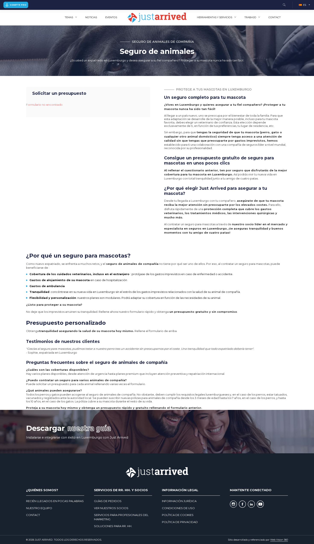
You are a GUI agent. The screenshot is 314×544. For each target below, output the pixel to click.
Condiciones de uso (178, 508)
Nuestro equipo (39, 508)
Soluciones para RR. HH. (113, 526)
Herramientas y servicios (214, 17)
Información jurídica (179, 501)
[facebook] (242, 504)
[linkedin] (251, 504)
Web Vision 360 (279, 539)
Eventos (111, 17)
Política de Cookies (178, 515)
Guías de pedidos (108, 501)
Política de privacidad (180, 522)
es (304, 4)
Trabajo (250, 17)
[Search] (284, 5)
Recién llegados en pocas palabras (55, 501)
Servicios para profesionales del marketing (121, 517)
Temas (69, 17)
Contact (275, 17)
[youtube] (260, 504)
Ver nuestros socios (111, 508)
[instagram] (233, 504)
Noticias (91, 17)
